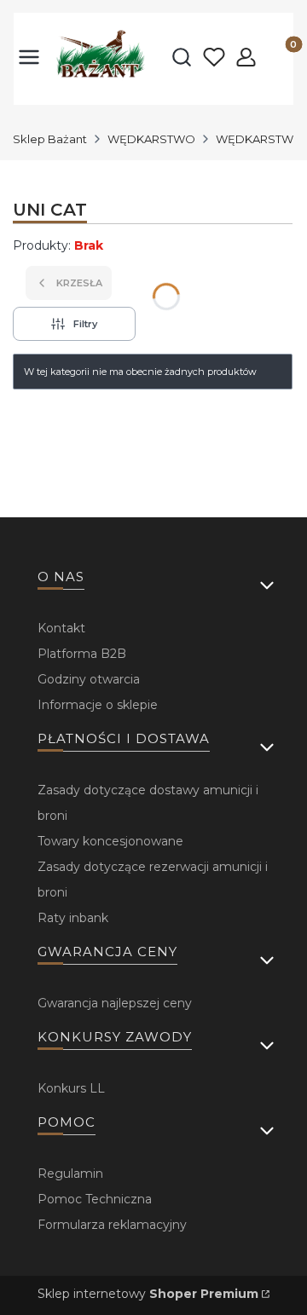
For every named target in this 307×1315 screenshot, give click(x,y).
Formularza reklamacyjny (112, 1224)
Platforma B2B (82, 653)
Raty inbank (73, 918)
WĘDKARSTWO (151, 139)
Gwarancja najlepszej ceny (115, 1003)
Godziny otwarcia (89, 679)
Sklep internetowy (148, 1293)
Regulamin (70, 1173)
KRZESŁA (79, 283)
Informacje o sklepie (98, 704)
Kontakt (61, 628)
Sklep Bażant (50, 139)
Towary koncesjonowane (110, 841)
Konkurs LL (71, 1088)
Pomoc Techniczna (95, 1199)
